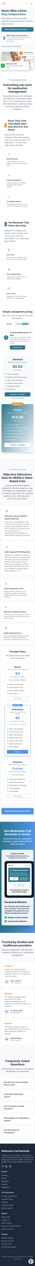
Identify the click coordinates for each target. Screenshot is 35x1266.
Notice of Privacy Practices (11, 1226)
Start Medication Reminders (16, 29)
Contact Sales (17, 796)
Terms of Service (7, 1229)
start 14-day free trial (18, 398)
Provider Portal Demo (9, 1196)
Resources (5, 1181)
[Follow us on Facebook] (2, 1166)
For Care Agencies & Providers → (11, 46)
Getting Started (7, 1208)
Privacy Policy (6, 1223)
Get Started (17, 698)
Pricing (3, 1178)
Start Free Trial (17, 347)
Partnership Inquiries (8, 1247)
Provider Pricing (7, 1199)
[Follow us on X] (10, 1166)
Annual (22, 324)
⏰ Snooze (24, 878)
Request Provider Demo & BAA (17, 811)
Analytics (4, 1202)
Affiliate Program (7, 1238)
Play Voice (20, 885)
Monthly (9, 324)
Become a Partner (7, 1241)
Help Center (5, 1217)
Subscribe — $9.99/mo (17, 394)
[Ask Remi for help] (31, 1261)
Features (4, 1175)
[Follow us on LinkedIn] (6, 1166)
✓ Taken (14, 878)
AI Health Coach (7, 1205)
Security (4, 1184)
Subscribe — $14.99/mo (17, 445)
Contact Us (5, 1220)
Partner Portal (6, 1244)
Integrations (5, 1187)
